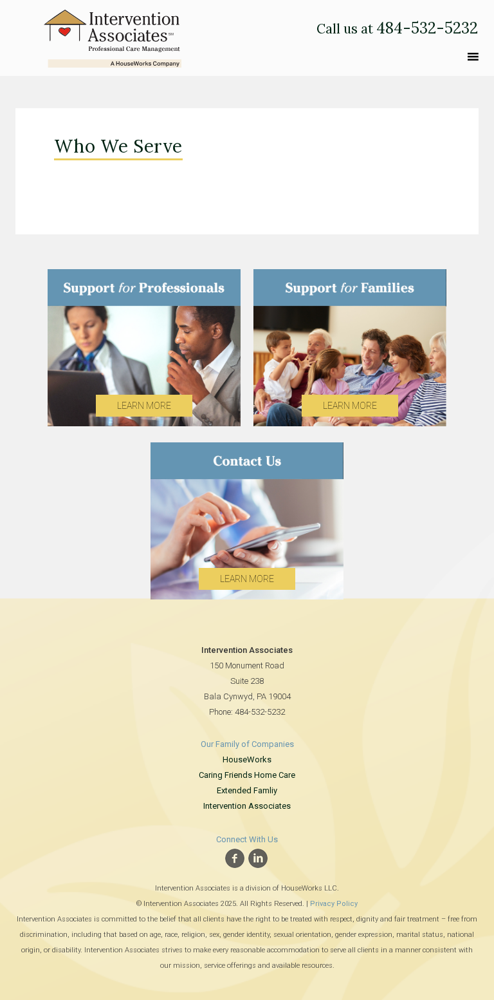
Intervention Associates (247, 806)
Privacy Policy (334, 904)
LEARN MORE (144, 406)
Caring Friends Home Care (247, 775)
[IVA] (112, 35)
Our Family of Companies (247, 744)
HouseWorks (247, 759)
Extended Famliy (247, 790)
